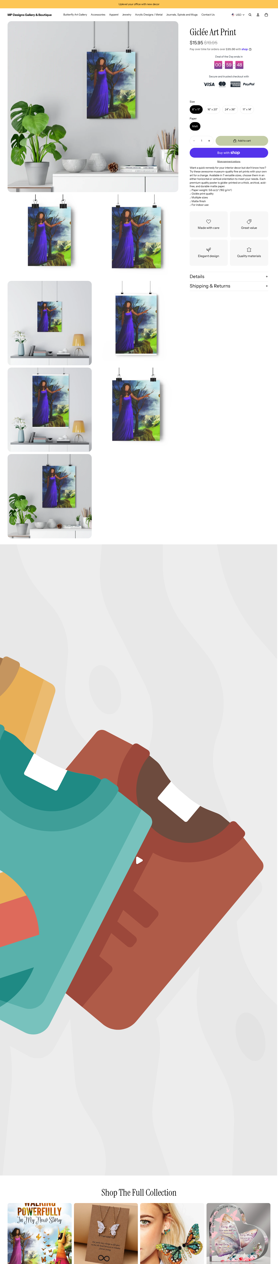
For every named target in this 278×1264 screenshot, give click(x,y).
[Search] (250, 15)
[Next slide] (66, 1235)
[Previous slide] (13, 1235)
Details (197, 276)
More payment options (228, 161)
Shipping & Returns (210, 286)
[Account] (258, 15)
